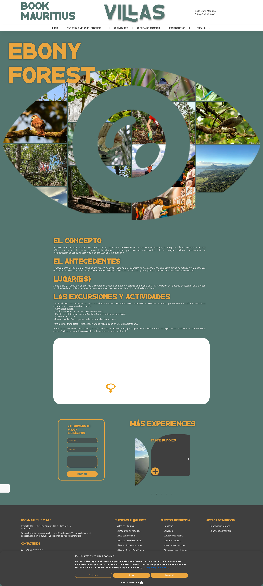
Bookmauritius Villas (36, 520)
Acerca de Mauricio (149, 28)
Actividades (121, 28)
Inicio (55, 28)
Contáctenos (177, 28)
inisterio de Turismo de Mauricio (76, 533)
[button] (137, 459)
